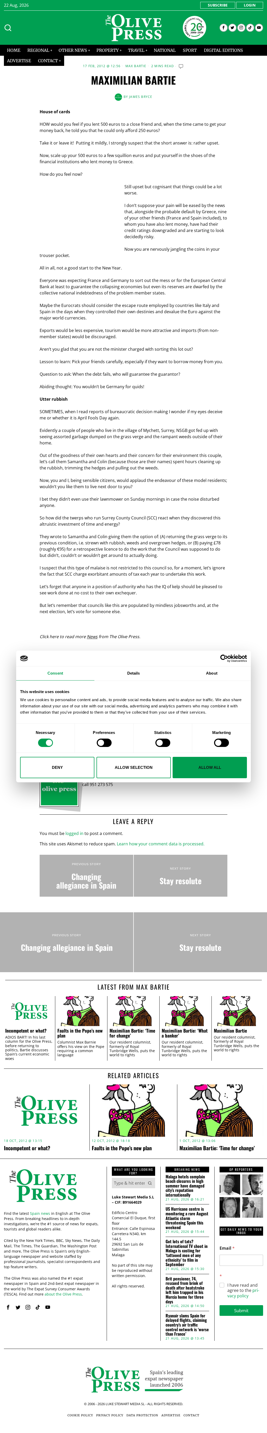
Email (227, 1248)
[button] (150, 1183)
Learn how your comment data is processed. (160, 844)
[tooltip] (224, 28)
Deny (57, 767)
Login (250, 5)
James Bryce (140, 97)
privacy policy (243, 1293)
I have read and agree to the (243, 1291)
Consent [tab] (55, 673)
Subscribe (218, 5)
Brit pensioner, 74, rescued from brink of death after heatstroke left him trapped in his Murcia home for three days (185, 1290)
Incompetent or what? (26, 1030)
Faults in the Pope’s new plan (80, 1033)
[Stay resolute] (180, 876)
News (92, 636)
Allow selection (134, 767)
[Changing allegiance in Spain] (86, 876)
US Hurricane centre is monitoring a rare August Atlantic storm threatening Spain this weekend (187, 1218)
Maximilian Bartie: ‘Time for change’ (132, 1033)
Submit (241, 1310)
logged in (74, 833)
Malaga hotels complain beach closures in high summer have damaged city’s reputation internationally (185, 1185)
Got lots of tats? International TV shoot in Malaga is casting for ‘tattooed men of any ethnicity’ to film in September (187, 1253)
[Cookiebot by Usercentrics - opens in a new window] (224, 658)
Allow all (209, 767)
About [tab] (211, 673)
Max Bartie (136, 66)
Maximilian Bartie (230, 1030)
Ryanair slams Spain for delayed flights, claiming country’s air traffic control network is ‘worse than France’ (187, 1324)
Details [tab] (133, 673)
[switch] (104, 743)
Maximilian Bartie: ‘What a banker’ (185, 1033)
